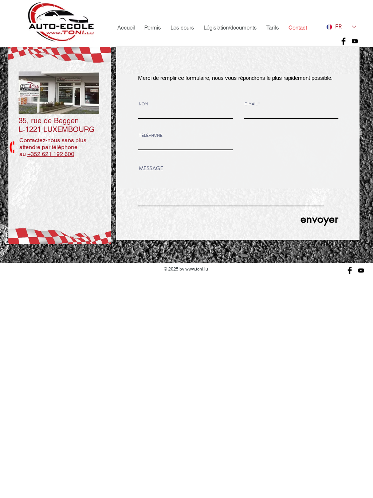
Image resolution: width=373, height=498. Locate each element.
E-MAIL (251, 104)
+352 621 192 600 (50, 154)
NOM (143, 104)
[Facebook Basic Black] (343, 41)
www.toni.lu (196, 269)
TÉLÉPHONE (150, 135)
